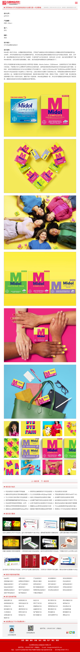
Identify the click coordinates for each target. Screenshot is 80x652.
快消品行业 (22, 615)
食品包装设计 (52, 581)
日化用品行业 (67, 606)
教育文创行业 (23, 612)
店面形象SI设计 (8, 581)
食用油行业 (66, 603)
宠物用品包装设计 (9, 590)
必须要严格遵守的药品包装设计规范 (41, 500)
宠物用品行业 (37, 606)
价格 (35, 640)
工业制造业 (7, 612)
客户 (48, 640)
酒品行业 (21, 606)
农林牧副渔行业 (8, 603)
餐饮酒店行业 (52, 609)
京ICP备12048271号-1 (62, 650)
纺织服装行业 (8, 609)
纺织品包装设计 (67, 590)
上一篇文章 (35, 481)
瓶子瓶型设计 (23, 593)
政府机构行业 (23, 600)
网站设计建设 (37, 581)
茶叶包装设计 (52, 584)
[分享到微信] (70, 632)
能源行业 (6, 618)
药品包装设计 (67, 581)
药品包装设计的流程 (61, 491)
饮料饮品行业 (52, 603)
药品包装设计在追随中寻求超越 (15, 491)
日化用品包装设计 (53, 590)
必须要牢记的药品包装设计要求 (64, 497)
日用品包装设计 (67, 587)
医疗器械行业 (37, 615)
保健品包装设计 (8, 584)
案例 (27, 640)
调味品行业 (66, 615)
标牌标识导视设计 (24, 581)
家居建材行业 (67, 612)
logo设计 (6, 578)
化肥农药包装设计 (53, 587)
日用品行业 (7, 606)
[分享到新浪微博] (67, 632)
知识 (40, 640)
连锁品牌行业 (8, 600)
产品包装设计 (37, 578)
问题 (44, 640)
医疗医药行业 (52, 600)
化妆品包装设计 (8, 587)
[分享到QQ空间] (73, 632)
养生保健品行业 (67, 600)
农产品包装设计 (23, 584)
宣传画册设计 (52, 578)
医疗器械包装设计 (38, 587)
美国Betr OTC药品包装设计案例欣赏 (66, 509)
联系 (57, 640)
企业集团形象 (67, 609)
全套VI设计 (22, 578)
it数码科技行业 (23, 609)
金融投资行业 (37, 609)
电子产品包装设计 (24, 590)
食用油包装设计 (67, 584)
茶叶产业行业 (37, 603)
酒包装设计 (22, 587)
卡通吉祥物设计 (38, 593)
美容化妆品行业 (23, 603)
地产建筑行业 (37, 612)
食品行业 (36, 600)
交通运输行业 (8, 615)
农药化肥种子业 (53, 615)
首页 (22, 640)
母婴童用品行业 (53, 606)
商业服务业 (51, 612)
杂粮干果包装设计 (9, 593)
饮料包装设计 (37, 584)
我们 (53, 640)
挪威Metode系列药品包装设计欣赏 (40, 506)
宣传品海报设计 (67, 578)
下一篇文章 (45, 481)
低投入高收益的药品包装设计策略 (40, 497)
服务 (31, 640)
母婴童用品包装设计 (39, 590)
